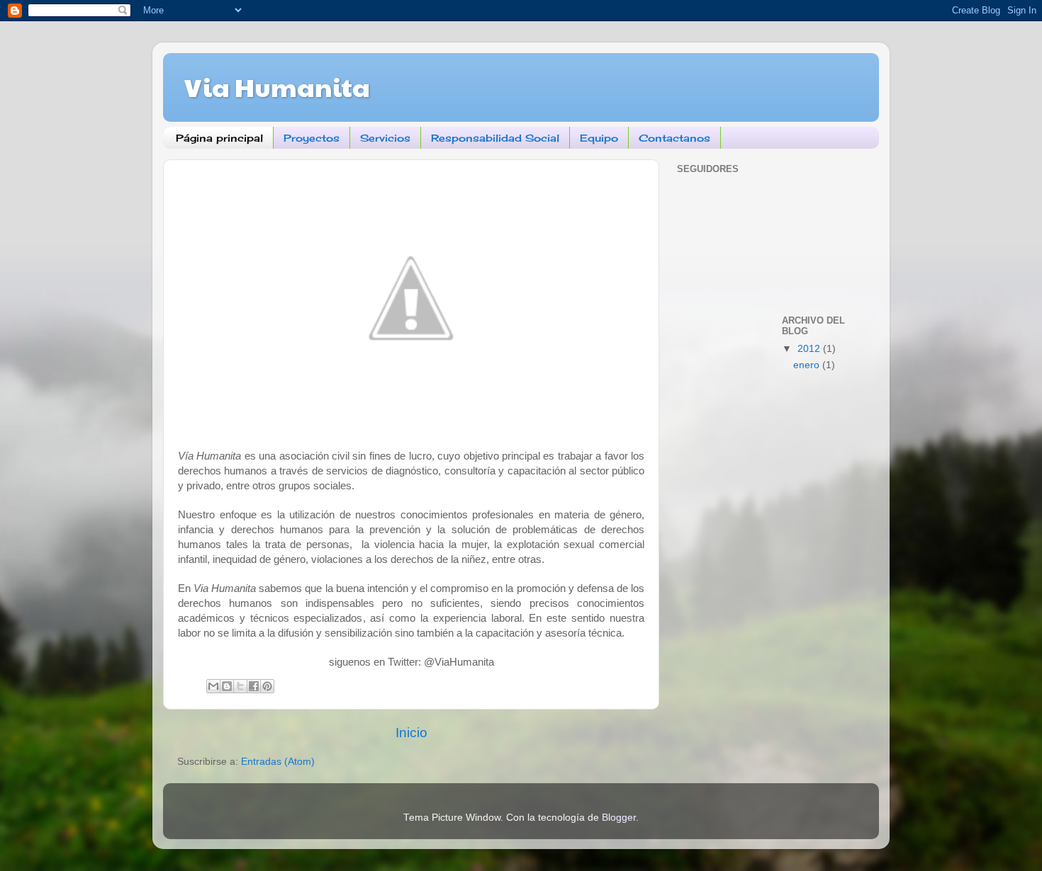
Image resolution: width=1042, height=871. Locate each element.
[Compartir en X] (240, 686)
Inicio (411, 732)
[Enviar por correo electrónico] (213, 686)
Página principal (219, 138)
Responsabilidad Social (495, 138)
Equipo (599, 138)
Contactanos (674, 138)
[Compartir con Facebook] (254, 686)
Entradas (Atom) (278, 761)
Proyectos (312, 138)
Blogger (619, 817)
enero (807, 365)
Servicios (385, 138)
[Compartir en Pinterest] (267, 686)
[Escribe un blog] (227, 686)
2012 (810, 348)
